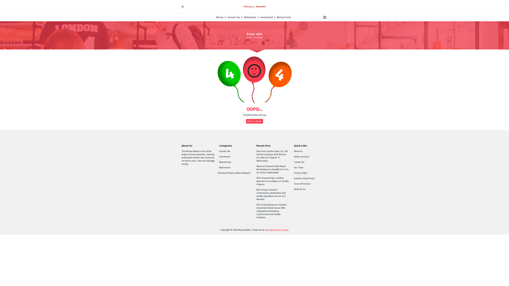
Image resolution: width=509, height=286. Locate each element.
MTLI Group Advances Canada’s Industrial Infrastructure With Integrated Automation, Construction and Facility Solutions (271, 211)
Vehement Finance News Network (234, 173)
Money (219, 17)
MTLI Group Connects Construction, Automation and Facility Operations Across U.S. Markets (271, 195)
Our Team (298, 167)
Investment (266, 17)
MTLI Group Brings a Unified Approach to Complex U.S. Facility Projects (272, 181)
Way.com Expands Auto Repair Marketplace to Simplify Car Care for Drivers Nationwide (272, 169)
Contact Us (299, 162)
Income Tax (233, 17)
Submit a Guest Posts (304, 178)
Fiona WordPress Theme (277, 230)
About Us (298, 151)
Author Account (301, 156)
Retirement (250, 17)
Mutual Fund (284, 17)
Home (249, 37)
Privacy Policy (300, 173)
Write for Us (300, 189)
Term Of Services (302, 184)
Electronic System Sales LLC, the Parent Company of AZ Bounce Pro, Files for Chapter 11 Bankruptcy (272, 156)
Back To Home (254, 121)
